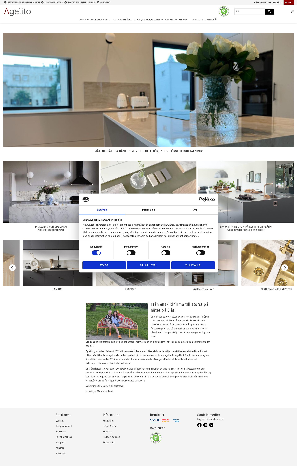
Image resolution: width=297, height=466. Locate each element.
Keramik (60, 447)
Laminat (60, 420)
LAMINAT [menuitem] (83, 19)
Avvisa (104, 265)
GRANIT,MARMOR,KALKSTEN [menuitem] (148, 19)
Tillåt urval (148, 265)
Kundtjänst (105, 2)
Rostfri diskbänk (64, 437)
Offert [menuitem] (288, 2)
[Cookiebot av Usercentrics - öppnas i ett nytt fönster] (201, 199)
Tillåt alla (193, 265)
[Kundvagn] (291, 11)
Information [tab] (148, 209)
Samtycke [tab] (102, 209)
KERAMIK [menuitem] (183, 19)
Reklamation (109, 442)
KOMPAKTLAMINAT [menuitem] (99, 19)
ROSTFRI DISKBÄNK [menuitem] (121, 19)
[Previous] (12, 267)
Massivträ (60, 453)
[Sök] (269, 12)
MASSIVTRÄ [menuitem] (210, 19)
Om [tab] (195, 209)
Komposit (60, 442)
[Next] (284, 267)
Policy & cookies (111, 437)
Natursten (61, 431)
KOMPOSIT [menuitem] (170, 19)
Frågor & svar (109, 426)
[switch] (131, 252)
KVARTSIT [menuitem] (196, 19)
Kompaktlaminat (64, 426)
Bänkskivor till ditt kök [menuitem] (267, 2)
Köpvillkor (108, 431)
